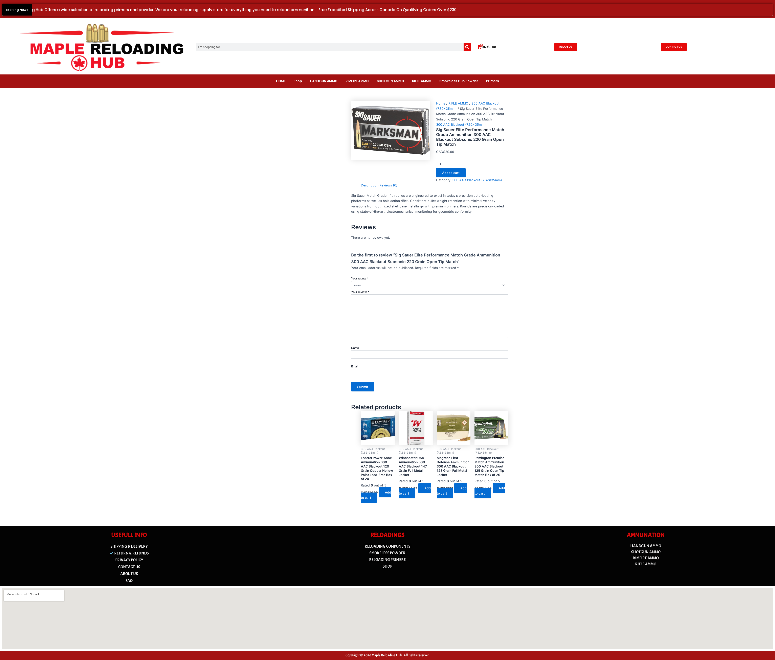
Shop (297, 81)
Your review (360, 292)
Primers (492, 81)
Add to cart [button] (376, 495)
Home (440, 103)
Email (354, 366)
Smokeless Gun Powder (458, 81)
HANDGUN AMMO (323, 81)
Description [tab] (369, 185)
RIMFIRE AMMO (357, 81)
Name (355, 347)
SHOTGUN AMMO (390, 81)
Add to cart (451, 173)
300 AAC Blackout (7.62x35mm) (461, 124)
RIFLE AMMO (421, 81)
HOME (280, 81)
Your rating (359, 278)
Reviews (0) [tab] (388, 185)
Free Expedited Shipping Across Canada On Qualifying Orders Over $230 (387, 10)
